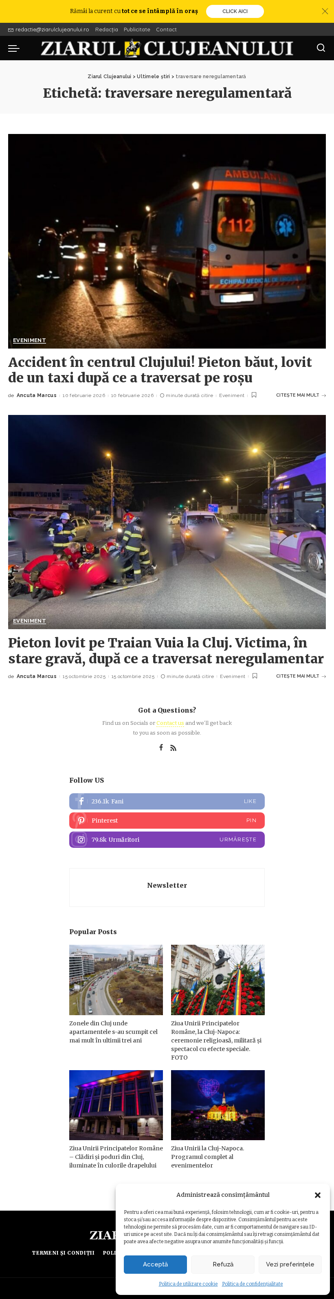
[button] (318, 1195)
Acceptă (155, 1264)
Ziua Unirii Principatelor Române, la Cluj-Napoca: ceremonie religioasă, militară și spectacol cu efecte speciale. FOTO (216, 1040)
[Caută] (321, 48)
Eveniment (29, 340)
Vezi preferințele (290, 1264)
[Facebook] (161, 748)
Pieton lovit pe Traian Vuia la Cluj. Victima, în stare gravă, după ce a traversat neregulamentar (166, 651)
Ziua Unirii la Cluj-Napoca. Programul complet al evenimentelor (207, 1157)
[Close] (325, 11)
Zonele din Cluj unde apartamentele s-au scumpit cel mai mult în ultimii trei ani (113, 1032)
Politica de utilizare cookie (188, 1284)
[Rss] (173, 748)
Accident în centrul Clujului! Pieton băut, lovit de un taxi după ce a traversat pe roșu (160, 370)
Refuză (223, 1264)
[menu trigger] (16, 48)
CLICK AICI (235, 11)
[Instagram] (167, 840)
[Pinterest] (167, 820)
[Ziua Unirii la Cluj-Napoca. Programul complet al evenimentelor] (218, 1105)
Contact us (170, 723)
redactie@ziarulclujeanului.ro (52, 29)
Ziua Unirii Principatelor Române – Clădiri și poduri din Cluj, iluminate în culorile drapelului (116, 1157)
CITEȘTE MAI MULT (297, 395)
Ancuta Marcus (37, 395)
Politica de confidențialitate (252, 1284)
